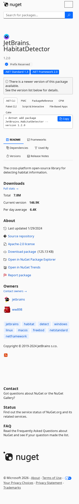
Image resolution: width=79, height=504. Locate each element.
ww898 (17, 309)
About (35, 478)
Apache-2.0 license (21, 244)
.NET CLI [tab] (10, 100)
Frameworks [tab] (38, 139)
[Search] (69, 15)
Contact (10, 388)
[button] (64, 119)
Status (9, 407)
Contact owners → (15, 291)
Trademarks (12, 487)
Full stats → (10, 188)
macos (23, 330)
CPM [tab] (61, 100)
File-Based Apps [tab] (58, 106)
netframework (16, 336)
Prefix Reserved (20, 64)
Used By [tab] (43, 148)
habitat (29, 324)
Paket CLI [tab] (11, 106)
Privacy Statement (49, 483)
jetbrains (18, 299)
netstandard (59, 330)
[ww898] (7, 309)
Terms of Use (52, 478)
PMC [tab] (23, 100)
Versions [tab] (15, 156)
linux (9, 330)
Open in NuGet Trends (24, 267)
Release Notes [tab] (39, 156)
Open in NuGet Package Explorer (32, 259)
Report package (19, 275)
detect (44, 324)
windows (60, 324)
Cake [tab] (8, 112)
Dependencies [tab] (18, 148)
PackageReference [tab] (42, 100)
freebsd (38, 330)
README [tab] (15, 139)
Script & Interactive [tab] (33, 106)
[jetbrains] (7, 299)
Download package (22, 252)
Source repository (21, 236)
